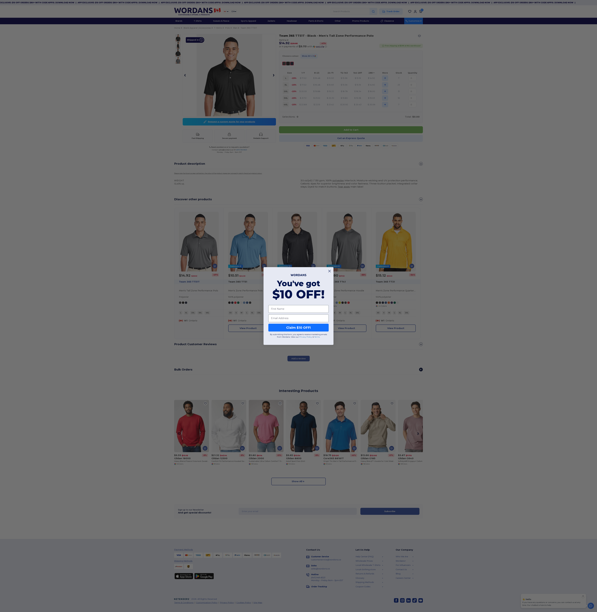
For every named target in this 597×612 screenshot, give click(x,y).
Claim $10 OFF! (298, 327)
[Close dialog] (329, 271)
